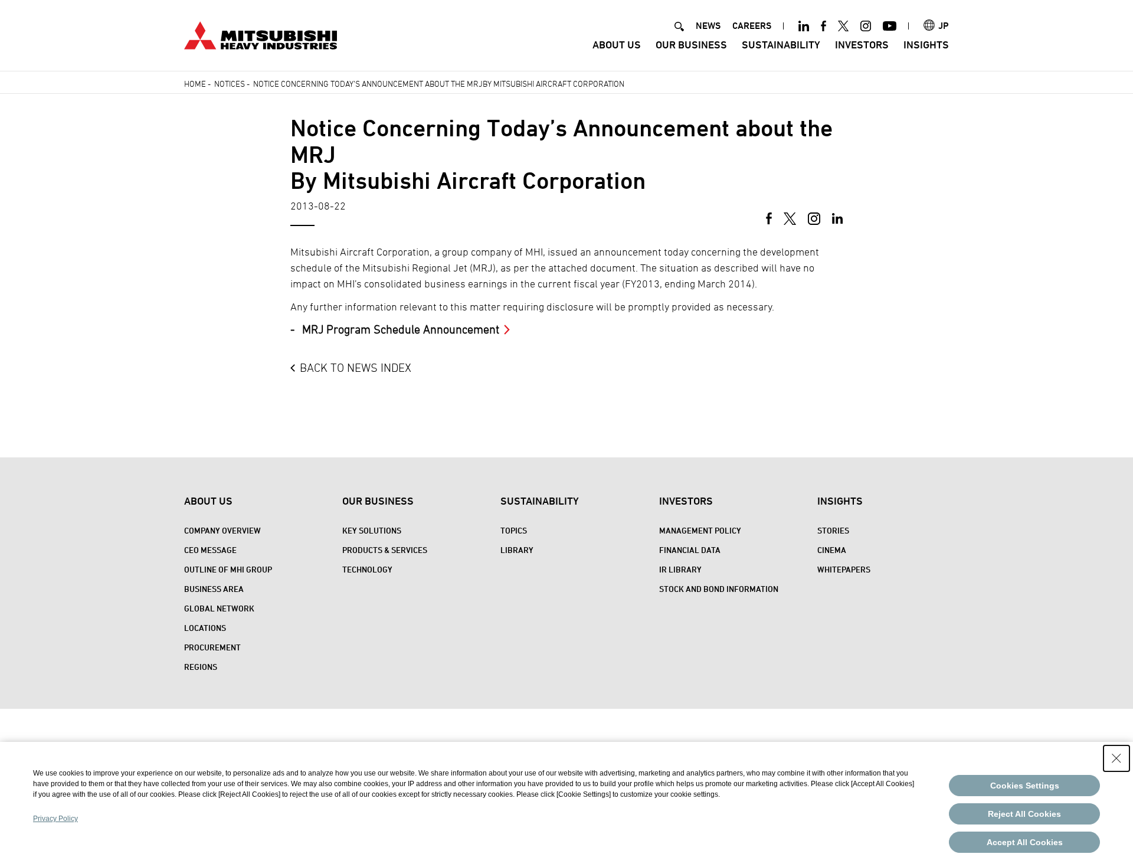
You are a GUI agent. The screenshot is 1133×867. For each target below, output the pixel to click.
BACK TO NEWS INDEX (355, 367)
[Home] (260, 34)
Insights (926, 44)
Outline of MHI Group (228, 569)
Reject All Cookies (1024, 814)
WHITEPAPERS (843, 569)
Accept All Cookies (1025, 842)
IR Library (680, 569)
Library (516, 550)
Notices (229, 83)
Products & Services (384, 550)
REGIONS (200, 667)
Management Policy (700, 530)
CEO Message (210, 550)
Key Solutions (371, 530)
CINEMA (831, 550)
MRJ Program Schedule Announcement (400, 329)
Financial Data (690, 550)
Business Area (214, 589)
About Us (616, 44)
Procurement (212, 647)
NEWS (708, 25)
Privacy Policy (55, 818)
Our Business (691, 44)
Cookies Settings (1024, 785)
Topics (513, 530)
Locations (205, 628)
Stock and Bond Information (718, 589)
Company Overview (222, 530)
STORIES (833, 530)
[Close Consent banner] (1116, 758)
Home (195, 83)
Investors (862, 44)
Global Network (219, 608)
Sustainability (781, 44)
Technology (367, 569)
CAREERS (751, 25)
